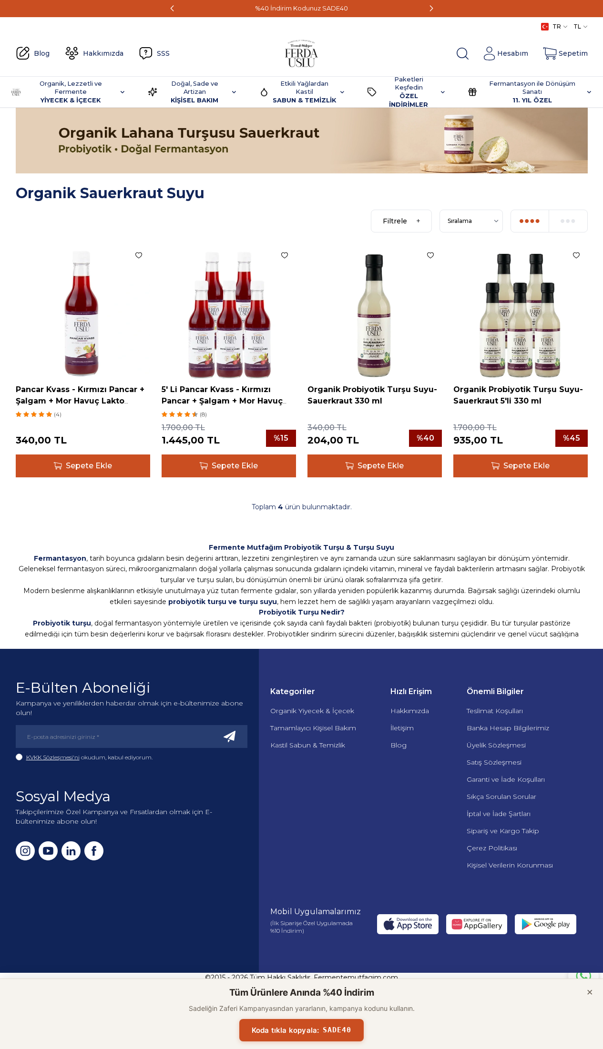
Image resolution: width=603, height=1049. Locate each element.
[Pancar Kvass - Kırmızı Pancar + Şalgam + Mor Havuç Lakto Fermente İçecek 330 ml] (83, 311)
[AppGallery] (476, 924)
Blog (398, 745)
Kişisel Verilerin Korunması (510, 865)
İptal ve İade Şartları (499, 813)
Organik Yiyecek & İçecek (312, 710)
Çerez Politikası (492, 848)
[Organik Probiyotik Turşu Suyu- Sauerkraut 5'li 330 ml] (520, 311)
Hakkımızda (409, 710)
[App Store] (407, 924)
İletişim (402, 728)
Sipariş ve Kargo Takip (503, 831)
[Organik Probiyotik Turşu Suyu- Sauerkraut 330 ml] (374, 311)
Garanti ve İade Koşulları (506, 779)
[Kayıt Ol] (229, 736)
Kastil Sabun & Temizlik (307, 745)
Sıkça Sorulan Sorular (501, 796)
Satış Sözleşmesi (494, 762)
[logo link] (301, 53)
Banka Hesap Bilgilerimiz (508, 728)
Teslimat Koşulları (495, 710)
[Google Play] (545, 924)
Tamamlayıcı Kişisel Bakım (313, 728)
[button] (172, 8)
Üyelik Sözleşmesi (496, 745)
